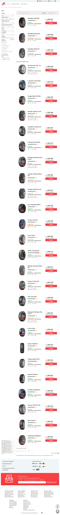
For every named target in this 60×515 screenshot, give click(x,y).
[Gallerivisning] (54, 13)
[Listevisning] (53, 13)
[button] (57, 505)
